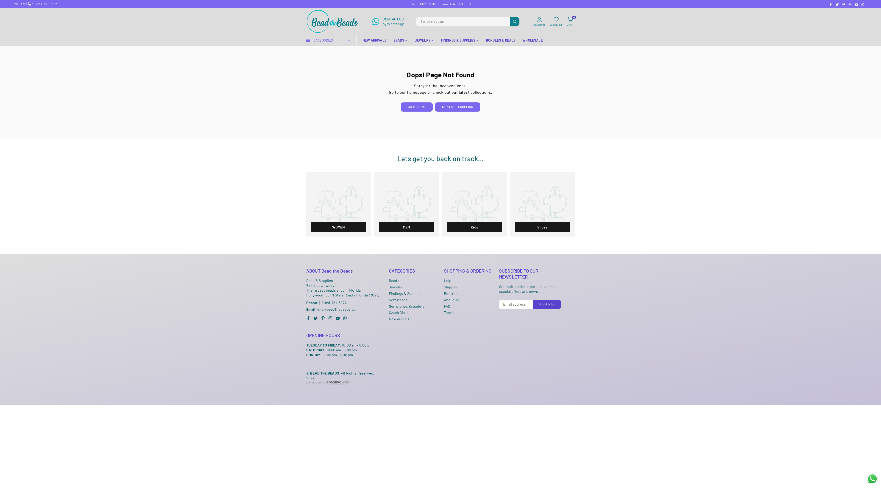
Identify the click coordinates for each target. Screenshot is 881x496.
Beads (394, 280)
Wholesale (532, 40)
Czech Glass (399, 312)
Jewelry (395, 287)
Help (448, 280)
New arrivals (399, 319)
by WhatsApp (393, 21)
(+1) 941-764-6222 (326, 302)
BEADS (398, 40)
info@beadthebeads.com (332, 309)
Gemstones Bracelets (406, 306)
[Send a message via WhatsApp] (872, 479)
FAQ (447, 306)
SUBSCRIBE (546, 304)
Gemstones (398, 300)
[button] (570, 21)
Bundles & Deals (501, 40)
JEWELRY (422, 40)
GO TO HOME (417, 107)
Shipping (451, 287)
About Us (451, 300)
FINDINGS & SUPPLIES (458, 40)
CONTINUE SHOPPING (457, 107)
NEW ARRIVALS (374, 40)
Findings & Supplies (405, 293)
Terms (449, 312)
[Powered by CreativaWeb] (328, 388)
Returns (450, 293)
